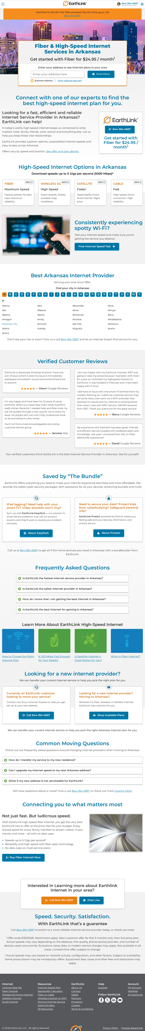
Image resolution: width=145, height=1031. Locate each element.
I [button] (51, 294)
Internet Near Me (12, 987)
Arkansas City (9, 324)
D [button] (22, 294)
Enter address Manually (70, 80)
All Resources (45, 1009)
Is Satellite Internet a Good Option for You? (88, 658)
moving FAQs (123, 791)
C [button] (16, 294)
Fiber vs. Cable (46, 994)
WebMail (133, 991)
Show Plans (103, 74)
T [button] (116, 294)
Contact (76, 991)
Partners (76, 998)
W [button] (133, 294)
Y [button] (139, 294)
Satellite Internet (11, 998)
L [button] (69, 294)
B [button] (10, 294)
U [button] (122, 294)
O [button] (87, 294)
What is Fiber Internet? (125, 656)
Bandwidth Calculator (50, 991)
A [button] (4, 294)
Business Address (44, 80)
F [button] (34, 294)
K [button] (63, 294)
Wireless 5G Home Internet (17, 994)
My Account (134, 987)
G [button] (40, 294)
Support (102, 987)
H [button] (45, 294)
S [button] (110, 294)
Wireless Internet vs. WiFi (52, 998)
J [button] (57, 294)
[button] (17, 993)
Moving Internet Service (51, 1002)
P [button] (92, 294)
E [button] (28, 294)
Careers (75, 1005)
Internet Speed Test (49, 987)
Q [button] (98, 294)
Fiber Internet (10, 991)
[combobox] (58, 74)
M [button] (75, 294)
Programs (76, 1002)
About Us (76, 987)
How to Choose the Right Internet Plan (18, 658)
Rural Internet (10, 1002)
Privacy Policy (110, 1028)
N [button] (81, 294)
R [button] (104, 294)
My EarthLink (135, 994)
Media (74, 994)
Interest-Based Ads (132, 1028)
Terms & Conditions (82, 1009)
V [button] (128, 294)
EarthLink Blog (46, 1005)
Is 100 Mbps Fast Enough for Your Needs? (54, 658)
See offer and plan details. (62, 151)
